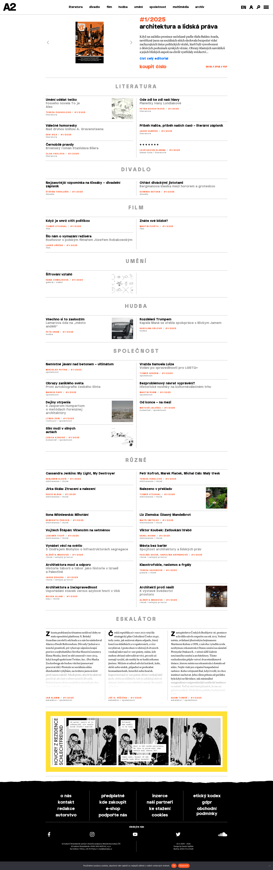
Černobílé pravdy (60, 145)
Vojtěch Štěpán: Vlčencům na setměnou (78, 530)
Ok (174, 865)
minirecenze (52, 481)
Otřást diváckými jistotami (161, 183)
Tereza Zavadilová (58, 112)
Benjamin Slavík (56, 479)
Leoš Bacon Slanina (153, 150)
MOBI (209, 66)
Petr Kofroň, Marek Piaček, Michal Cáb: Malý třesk (180, 473)
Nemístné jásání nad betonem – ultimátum (80, 364)
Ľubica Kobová (55, 437)
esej (48, 599)
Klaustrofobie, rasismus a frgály (165, 565)
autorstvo (66, 815)
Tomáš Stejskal (56, 226)
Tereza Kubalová (151, 479)
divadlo (94, 7)
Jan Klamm (53, 698)
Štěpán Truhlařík (57, 192)
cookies (160, 815)
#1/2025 (153, 19)
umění (138, 7)
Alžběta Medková (57, 555)
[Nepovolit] (269, 865)
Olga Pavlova (55, 154)
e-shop (113, 808)
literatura (76, 7)
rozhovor (51, 421)
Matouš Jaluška (150, 408)
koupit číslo (153, 67)
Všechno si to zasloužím (65, 319)
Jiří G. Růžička (117, 698)
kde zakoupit (112, 802)
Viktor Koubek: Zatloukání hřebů (166, 530)
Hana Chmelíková (57, 280)
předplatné (112, 796)
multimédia (181, 7)
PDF (225, 66)
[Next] (126, 42)
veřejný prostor (64, 557)
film (109, 7)
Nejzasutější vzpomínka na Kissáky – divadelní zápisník (83, 184)
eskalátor (51, 700)
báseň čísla (146, 153)
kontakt (66, 802)
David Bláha (54, 494)
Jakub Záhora (55, 577)
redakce (66, 808)
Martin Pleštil (149, 226)
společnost (157, 7)
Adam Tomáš (179, 698)
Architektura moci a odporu (68, 565)
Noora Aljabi (54, 596)
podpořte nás (113, 815)
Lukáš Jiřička (54, 245)
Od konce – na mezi (155, 402)
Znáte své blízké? (154, 221)
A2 (9, 7)
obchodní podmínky (207, 811)
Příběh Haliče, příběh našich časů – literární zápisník (181, 126)
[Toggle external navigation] (266, 7)
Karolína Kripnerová (174, 555)
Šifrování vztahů (59, 274)
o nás (66, 796)
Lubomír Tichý (55, 536)
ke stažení (160, 808)
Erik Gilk (51, 135)
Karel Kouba (148, 536)
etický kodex (207, 796)
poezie (143, 573)
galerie (50, 282)
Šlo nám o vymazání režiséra (68, 236)
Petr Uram (52, 332)
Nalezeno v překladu (156, 489)
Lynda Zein (53, 418)
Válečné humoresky (61, 126)
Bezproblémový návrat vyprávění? (167, 383)
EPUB (217, 66)
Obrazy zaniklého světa (64, 383)
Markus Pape (54, 392)
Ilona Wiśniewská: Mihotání (67, 515)
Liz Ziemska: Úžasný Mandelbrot (165, 515)
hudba (123, 7)
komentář (145, 410)
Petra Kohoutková (152, 109)
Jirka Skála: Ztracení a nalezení (70, 489)
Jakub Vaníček (149, 131)
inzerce (159, 796)
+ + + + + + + (149, 145)
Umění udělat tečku (61, 100)
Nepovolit (183, 865)
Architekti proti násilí (157, 587)
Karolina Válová (151, 328)
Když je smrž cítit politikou (68, 221)
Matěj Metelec (149, 520)
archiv (199, 7)
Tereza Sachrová (151, 570)
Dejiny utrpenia (58, 402)
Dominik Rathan (150, 192)
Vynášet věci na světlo (64, 546)
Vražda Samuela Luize (157, 364)
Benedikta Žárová (57, 520)
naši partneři (160, 802)
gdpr (207, 802)
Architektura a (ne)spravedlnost (71, 587)
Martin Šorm (148, 392)
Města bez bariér (153, 546)
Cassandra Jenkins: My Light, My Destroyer (80, 473)
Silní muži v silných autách (60, 430)
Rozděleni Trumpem (155, 319)
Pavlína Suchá (149, 555)
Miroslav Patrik (56, 370)
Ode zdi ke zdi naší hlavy (159, 100)
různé (65, 481)
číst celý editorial (154, 59)
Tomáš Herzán (149, 373)
